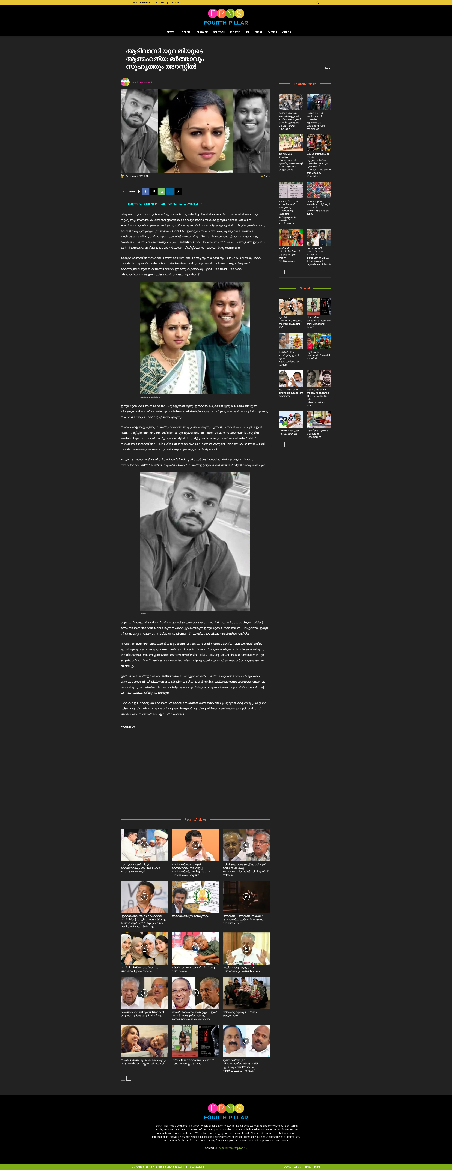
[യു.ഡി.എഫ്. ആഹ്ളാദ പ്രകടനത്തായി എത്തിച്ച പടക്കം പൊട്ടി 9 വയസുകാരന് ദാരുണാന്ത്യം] (291, 142)
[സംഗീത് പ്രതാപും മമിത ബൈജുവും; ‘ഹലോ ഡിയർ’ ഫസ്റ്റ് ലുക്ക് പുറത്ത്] (144, 1041)
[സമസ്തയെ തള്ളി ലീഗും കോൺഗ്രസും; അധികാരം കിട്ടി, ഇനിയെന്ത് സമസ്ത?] (144, 845)
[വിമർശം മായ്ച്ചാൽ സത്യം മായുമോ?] (291, 419)
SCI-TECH (219, 32)
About (287, 1166)
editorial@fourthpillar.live (233, 1148)
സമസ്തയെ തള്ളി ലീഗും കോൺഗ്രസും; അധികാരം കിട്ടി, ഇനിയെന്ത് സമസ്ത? (141, 868)
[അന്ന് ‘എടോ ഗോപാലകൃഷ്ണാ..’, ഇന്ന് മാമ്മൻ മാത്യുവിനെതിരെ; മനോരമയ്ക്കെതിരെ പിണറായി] (195, 993)
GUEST (258, 32)
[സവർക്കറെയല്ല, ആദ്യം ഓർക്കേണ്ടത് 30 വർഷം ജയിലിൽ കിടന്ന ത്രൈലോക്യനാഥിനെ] (319, 378)
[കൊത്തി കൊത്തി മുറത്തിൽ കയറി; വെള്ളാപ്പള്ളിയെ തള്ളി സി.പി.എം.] (144, 993)
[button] (317, 2)
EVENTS (272, 32)
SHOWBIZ (202, 32)
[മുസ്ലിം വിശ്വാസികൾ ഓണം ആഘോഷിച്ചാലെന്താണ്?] (144, 948)
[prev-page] (123, 1078)
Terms (317, 1166)
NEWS (170, 32)
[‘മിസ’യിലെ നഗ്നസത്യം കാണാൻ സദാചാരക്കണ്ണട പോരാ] (195, 1041)
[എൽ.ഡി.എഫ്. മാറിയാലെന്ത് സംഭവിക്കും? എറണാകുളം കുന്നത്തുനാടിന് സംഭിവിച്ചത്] (319, 102)
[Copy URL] (178, 191)
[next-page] (128, 1078)
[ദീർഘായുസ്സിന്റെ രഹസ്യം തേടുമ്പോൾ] (246, 993)
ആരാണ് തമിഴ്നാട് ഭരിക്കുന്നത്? (190, 916)
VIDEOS (286, 32)
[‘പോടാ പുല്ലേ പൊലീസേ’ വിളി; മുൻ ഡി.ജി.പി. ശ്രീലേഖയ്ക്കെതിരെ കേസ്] (319, 190)
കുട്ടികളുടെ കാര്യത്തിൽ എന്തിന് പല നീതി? (318, 355)
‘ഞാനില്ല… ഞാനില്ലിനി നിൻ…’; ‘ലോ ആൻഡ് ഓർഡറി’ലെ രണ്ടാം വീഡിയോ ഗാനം (243, 919)
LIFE (247, 32)
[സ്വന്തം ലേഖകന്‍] (126, 82)
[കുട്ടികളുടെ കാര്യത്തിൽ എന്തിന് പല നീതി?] (319, 341)
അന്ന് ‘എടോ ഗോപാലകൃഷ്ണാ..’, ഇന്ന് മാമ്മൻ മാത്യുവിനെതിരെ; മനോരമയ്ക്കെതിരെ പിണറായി (194, 1015)
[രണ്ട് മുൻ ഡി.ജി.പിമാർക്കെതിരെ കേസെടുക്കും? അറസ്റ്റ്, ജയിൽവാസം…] (291, 237)
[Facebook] (145, 191)
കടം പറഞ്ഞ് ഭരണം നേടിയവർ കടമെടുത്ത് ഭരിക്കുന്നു (291, 392)
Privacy (307, 1166)
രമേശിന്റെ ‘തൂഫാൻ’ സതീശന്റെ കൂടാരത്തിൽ (318, 433)
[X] (153, 191)
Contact (297, 1166)
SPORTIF (235, 32)
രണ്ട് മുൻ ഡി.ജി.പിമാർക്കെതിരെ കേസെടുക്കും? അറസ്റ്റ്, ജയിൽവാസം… (289, 254)
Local (328, 68)
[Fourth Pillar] (226, 17)
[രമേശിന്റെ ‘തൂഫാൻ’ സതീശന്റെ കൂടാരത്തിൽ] (319, 419)
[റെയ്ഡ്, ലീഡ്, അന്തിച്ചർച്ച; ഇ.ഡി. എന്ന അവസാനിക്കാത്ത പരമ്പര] (291, 341)
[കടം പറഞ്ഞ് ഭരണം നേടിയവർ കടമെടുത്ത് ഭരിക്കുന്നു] (291, 378)
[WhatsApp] (161, 191)
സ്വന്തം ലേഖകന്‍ (143, 82)
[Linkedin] (170, 191)
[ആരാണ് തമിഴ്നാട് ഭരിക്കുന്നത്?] (195, 897)
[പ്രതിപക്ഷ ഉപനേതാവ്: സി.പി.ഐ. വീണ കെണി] (195, 948)
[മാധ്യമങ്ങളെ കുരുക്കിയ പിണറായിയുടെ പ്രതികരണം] (246, 948)
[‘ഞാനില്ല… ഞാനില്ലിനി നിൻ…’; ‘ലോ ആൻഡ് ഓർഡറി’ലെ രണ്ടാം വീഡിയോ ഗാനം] (246, 897)
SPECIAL (187, 32)
